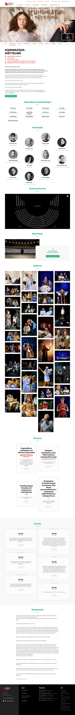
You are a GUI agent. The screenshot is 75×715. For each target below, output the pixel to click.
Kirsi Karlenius (45, 108)
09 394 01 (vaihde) (7, 695)
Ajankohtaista (64, 1)
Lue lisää (26, 469)
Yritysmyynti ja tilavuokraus (66, 710)
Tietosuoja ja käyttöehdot (66, 703)
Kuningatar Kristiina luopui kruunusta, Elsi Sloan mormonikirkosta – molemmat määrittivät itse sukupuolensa (48, 488)
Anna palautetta (64, 690)
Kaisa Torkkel (29, 108)
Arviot (59, 43)
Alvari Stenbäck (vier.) (62, 165)
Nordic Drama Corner (13, 120)
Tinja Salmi (62, 108)
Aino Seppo (29, 165)
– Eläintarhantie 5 (49, 693)
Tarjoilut (34, 1)
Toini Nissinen (13, 112)
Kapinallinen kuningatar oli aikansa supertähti (26, 450)
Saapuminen (36, 5)
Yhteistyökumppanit (65, 708)
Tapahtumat (44, 5)
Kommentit (53, 43)
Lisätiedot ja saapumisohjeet (52, 256)
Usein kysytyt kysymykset (65, 706)
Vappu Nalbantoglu (13, 160)
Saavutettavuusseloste (65, 698)
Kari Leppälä (62, 112)
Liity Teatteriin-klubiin (65, 696)
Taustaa (47, 43)
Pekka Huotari (62, 148)
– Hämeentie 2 (46, 690)
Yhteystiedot (46, 1)
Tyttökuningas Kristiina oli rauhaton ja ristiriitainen (26, 489)
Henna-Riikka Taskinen (29, 113)
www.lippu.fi (24, 701)
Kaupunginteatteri (54, 5)
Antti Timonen (13, 177)
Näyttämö (34, 43)
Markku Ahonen (45, 116)
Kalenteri (27, 5)
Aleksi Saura (46, 112)
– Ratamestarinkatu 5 (47, 696)
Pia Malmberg (13, 116)
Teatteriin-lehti (64, 700)
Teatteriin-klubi (40, 1)
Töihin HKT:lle (63, 705)
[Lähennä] (37, 211)
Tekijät (19, 43)
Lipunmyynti (29, 1)
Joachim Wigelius (45, 177)
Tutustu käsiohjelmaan (10, 96)
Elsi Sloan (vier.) (13, 143)
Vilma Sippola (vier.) (45, 160)
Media (59, 1)
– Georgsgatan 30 (46, 692)
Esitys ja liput (12, 43)
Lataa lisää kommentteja (21, 679)
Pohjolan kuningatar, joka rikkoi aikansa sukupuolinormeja (49, 453)
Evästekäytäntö (64, 692)
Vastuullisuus (54, 1)
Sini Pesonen (13, 108)
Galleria (41, 43)
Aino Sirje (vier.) (29, 148)
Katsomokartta (27, 43)
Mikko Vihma (29, 182)
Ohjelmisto (20, 5)
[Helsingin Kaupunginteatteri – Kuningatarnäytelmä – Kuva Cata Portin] (45, 350)
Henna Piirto (62, 116)
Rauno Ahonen (45, 143)
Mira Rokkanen (29, 116)
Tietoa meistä (63, 701)
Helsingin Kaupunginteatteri (9, 4)
